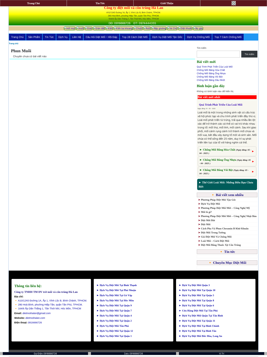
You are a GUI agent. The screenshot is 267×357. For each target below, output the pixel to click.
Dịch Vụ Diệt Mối (210, 203)
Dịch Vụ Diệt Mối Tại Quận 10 (197, 290)
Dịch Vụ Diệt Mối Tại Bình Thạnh (117, 285)
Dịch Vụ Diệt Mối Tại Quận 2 (114, 320)
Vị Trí (221, 353)
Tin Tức (49, 37)
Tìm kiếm (201, 48)
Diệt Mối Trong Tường (213, 232)
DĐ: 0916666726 (119, 23)
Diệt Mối (205, 224)
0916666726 (28, 322)
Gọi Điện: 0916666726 (45, 353)
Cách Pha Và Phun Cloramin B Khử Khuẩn (225, 228)
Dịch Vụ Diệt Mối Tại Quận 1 (114, 336)
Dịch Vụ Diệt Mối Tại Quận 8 (196, 300)
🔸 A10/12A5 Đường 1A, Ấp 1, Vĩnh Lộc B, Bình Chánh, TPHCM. (50, 300)
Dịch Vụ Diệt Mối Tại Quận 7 (114, 310)
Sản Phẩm (34, 37)
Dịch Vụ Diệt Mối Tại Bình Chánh (199, 325)
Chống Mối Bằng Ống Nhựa (211, 73)
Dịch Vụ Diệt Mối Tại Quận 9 (114, 305)
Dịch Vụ (62, 37)
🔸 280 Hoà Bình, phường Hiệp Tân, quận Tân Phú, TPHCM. (48, 304)
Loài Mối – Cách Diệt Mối (215, 240)
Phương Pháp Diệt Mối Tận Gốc (218, 199)
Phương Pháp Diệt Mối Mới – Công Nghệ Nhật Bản (229, 216)
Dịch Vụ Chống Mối (198, 37)
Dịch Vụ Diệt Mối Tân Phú (113, 325)
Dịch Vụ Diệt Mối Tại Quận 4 (114, 315)
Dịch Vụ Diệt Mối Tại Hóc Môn (115, 300)
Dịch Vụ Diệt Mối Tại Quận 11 (197, 320)
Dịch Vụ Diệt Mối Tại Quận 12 (115, 330)
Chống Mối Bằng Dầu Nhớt (211, 80)
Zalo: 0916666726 (133, 353)
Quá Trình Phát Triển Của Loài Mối (215, 66)
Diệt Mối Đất (208, 220)
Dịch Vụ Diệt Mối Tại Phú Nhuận (116, 290)
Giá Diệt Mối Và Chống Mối (216, 236)
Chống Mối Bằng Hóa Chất (211, 70)
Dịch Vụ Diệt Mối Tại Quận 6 (196, 305)
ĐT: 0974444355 (145, 23)
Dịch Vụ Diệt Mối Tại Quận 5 (196, 295)
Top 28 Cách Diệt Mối (135, 37)
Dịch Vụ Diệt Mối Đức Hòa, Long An (200, 336)
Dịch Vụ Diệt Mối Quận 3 (194, 285)
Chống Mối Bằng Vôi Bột (210, 76)
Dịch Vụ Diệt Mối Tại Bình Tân (197, 330)
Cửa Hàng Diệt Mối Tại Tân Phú (198, 310)
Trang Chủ (17, 37)
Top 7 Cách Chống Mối (228, 37)
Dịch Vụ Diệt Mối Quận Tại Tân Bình (201, 315)
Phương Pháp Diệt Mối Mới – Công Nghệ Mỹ (225, 208)
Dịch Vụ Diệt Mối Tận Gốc (167, 37)
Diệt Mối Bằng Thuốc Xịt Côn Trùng (221, 245)
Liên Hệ (76, 37)
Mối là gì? (206, 212)
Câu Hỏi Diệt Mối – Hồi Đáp (101, 37)
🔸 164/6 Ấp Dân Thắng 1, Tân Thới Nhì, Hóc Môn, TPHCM (47, 308)
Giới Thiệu (166, 3)
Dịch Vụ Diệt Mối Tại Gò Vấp (114, 295)
